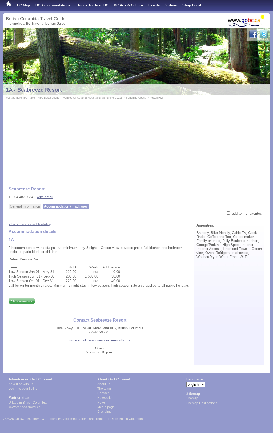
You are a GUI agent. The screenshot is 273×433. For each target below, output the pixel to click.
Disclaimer (105, 411)
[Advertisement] (136, 140)
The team (104, 388)
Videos (171, 5)
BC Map (23, 5)
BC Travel (29, 97)
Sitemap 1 (193, 398)
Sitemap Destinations (201, 403)
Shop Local (191, 5)
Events (154, 5)
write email (45, 197)
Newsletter (105, 397)
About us (103, 384)
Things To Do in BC (92, 5)
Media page (106, 407)
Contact (103, 393)
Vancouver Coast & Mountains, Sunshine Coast (92, 97)
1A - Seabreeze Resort (34, 90)
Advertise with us (21, 384)
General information (25, 206)
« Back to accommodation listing (30, 224)
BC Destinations (49, 97)
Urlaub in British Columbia (28, 402)
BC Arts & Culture (128, 5)
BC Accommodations (52, 5)
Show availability (21, 301)
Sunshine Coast (136, 97)
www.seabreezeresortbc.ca (109, 340)
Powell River (157, 97)
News (101, 402)
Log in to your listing (23, 388)
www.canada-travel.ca (25, 407)
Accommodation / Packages (66, 206)
